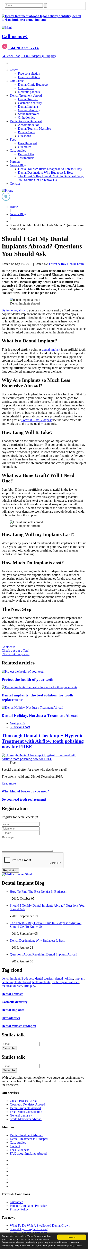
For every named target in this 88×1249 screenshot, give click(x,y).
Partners (15, 161)
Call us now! (15, 36)
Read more (9, 783)
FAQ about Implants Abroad (28, 1153)
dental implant (51, 349)
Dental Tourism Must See (34, 128)
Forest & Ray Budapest (36, 420)
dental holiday (64, 978)
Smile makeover (28, 114)
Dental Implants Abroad (25, 1108)
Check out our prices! (15, 654)
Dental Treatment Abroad (26, 1135)
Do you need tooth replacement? (24, 799)
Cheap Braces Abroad (24, 1100)
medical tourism (12, 986)
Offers (14, 70)
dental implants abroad (16, 982)
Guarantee (24, 147)
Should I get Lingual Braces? (28, 1229)
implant (79, 978)
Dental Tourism (28, 99)
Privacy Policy (19, 1209)
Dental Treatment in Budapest (29, 1139)
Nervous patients (29, 92)
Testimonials (26, 158)
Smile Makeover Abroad (26, 1119)
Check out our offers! (15, 650)
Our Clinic (17, 81)
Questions (24, 136)
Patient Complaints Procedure (29, 1205)
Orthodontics (26, 117)
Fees (13, 139)
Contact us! (9, 647)
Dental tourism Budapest (26, 121)
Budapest (27, 978)
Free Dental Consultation (26, 1111)
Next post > (17, 723)
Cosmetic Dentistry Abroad (27, 1104)
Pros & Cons (26, 132)
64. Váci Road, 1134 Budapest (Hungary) (29, 56)
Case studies (18, 150)
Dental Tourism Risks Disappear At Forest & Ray (50, 169)
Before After (26, 154)
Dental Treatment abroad (26, 95)
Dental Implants (28, 106)
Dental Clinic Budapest (33, 84)
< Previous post (20, 727)
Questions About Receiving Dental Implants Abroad (43, 954)
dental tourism (44, 978)
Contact (15, 183)
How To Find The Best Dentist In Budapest (38, 891)
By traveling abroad (14, 310)
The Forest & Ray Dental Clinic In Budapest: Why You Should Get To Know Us (51, 178)
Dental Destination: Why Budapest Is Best (45, 172)
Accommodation (28, 125)
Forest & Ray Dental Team (66, 264)
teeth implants (41, 982)
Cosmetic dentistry (30, 103)
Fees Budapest (27, 143)
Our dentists (26, 88)
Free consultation (29, 73)
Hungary (29, 986)
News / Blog (18, 165)
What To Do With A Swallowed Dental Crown (40, 1225)
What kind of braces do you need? (25, 791)
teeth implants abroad (65, 982)
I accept (72, 1237)
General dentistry (29, 110)
